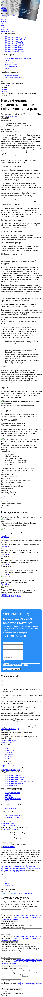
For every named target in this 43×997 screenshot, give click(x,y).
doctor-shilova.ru (11, 116)
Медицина (9, 797)
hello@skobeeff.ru (7, 764)
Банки (7, 801)
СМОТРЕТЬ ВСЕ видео (10, 729)
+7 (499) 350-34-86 (15, 636)
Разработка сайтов (12, 817)
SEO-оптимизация (12, 808)
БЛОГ (7, 758)
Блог (7, 881)
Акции (7, 879)
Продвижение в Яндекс (14, 783)
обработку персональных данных (29, 915)
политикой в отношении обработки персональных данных (21, 664)
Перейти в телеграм (8, 741)
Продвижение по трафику (15, 777)
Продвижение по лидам (14, 779)
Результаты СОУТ (12, 872)
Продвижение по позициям (15, 775)
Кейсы (7, 878)
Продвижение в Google (14, 785)
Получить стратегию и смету (11, 989)
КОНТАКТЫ (10, 748)
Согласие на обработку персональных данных (18, 867)
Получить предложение (10, 496)
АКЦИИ (8, 752)
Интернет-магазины (12, 793)
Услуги (8, 795)
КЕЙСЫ (8, 756)
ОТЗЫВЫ (9, 754)
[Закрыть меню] (2, 874)
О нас (7, 883)
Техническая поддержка (14, 815)
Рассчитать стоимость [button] (23, 893)
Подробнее (5, 85)
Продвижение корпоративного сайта (19, 781)
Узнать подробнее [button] (7, 474)
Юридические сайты (13, 799)
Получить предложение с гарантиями (14, 966)
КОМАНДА (10, 750)
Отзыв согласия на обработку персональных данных (20, 869)
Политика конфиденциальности (13, 866)
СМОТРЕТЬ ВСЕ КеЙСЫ (11, 596)
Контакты (9, 885)
